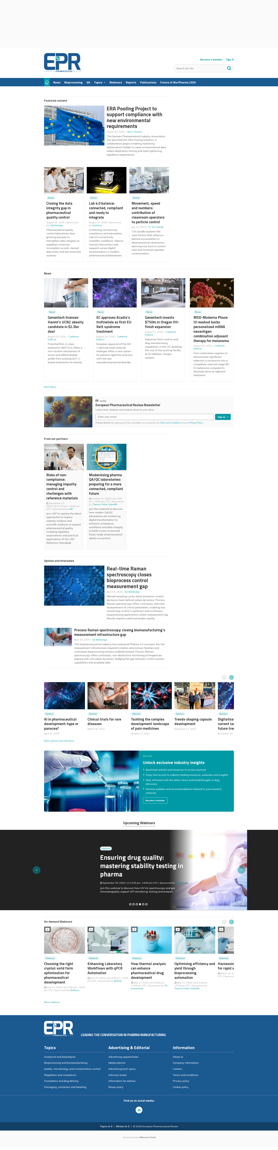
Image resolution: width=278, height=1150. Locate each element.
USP (71, 509)
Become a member (211, 59)
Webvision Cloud (147, 1137)
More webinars (52, 1002)
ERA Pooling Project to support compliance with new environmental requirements (134, 117)
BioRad (118, 980)
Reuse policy (115, 1087)
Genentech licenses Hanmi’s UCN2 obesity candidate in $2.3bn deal (65, 324)
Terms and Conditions (170, 422)
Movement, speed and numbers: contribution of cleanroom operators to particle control (148, 212)
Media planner (116, 1062)
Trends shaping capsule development (193, 721)
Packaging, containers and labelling (65, 1087)
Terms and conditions (185, 1075)
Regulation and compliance (60, 1075)
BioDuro (75, 990)
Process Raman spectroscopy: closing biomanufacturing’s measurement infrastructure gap (119, 632)
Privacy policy (181, 1080)
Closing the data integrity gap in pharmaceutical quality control (59, 210)
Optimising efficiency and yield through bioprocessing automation (194, 970)
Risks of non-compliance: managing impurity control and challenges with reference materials (62, 486)
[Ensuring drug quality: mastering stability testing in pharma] (140, 904)
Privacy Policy (196, 422)
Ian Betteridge (132, 591)
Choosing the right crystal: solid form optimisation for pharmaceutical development (58, 973)
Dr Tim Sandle (156, 226)
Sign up (221, 417)
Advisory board (117, 1075)
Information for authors (122, 1080)
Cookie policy (181, 1087)
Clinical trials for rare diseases (104, 721)
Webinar (50, 848)
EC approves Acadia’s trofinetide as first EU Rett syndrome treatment (113, 324)
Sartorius (97, 225)
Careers (177, 1068)
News (52, 312)
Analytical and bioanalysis (59, 1056)
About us (178, 1056)
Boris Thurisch (134, 131)
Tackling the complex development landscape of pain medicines (150, 723)
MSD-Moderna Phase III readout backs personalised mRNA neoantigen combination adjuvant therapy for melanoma (211, 329)
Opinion (49, 713)
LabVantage (56, 225)
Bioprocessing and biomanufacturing (65, 1062)
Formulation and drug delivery (61, 1080)
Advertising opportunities (123, 1056)
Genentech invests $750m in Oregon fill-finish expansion (162, 322)
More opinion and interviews (59, 740)
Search (229, 67)
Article (51, 197)
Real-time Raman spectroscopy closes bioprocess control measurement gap (129, 577)
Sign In (230, 59)
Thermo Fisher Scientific (105, 504)
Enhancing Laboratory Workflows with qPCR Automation (105, 968)
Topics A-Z (106, 1126)
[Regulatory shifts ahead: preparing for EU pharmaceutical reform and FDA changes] (133, 904)
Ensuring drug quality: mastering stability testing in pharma (85, 865)
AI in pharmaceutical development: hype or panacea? (61, 723)
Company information (186, 1062)
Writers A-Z (123, 1126)
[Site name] (62, 71)
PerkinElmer (126, 882)
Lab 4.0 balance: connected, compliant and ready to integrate (106, 210)
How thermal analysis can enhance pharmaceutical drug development (148, 970)
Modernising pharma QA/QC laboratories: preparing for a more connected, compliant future (106, 484)
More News (50, 386)
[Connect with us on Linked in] (139, 1110)
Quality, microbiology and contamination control (72, 1068)
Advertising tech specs (122, 1068)
